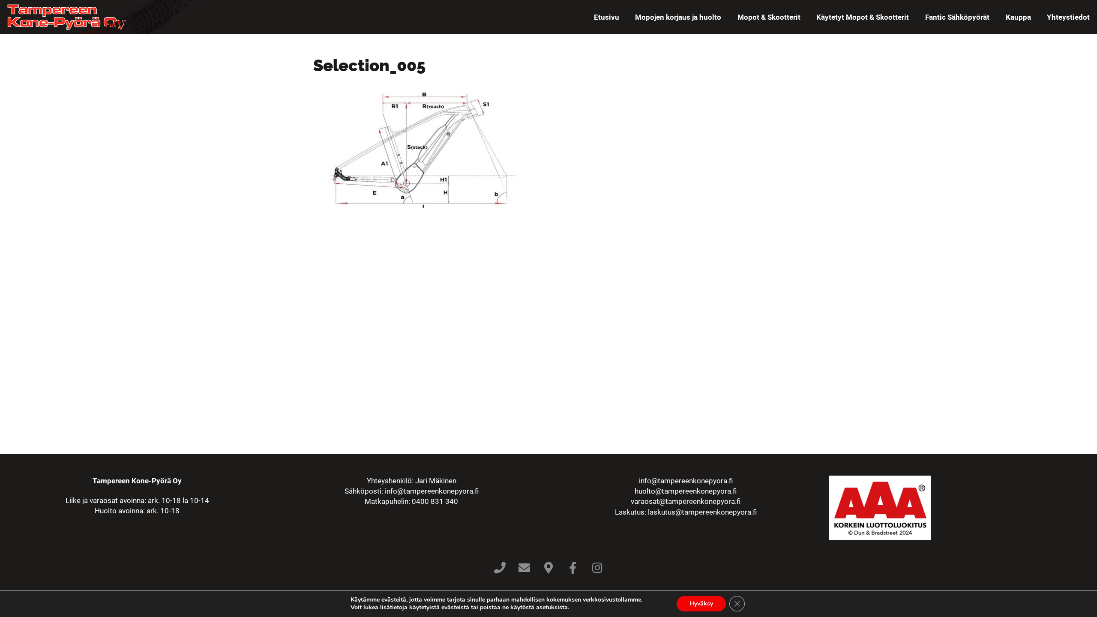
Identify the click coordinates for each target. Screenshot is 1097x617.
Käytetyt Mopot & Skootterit (862, 17)
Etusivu (606, 17)
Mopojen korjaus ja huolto (678, 17)
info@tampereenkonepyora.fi (432, 491)
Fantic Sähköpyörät (957, 17)
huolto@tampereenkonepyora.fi (686, 491)
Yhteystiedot (1068, 17)
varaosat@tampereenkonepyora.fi (685, 501)
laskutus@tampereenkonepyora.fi (702, 512)
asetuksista (552, 607)
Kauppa (1018, 17)
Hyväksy (701, 603)
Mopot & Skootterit (768, 17)
